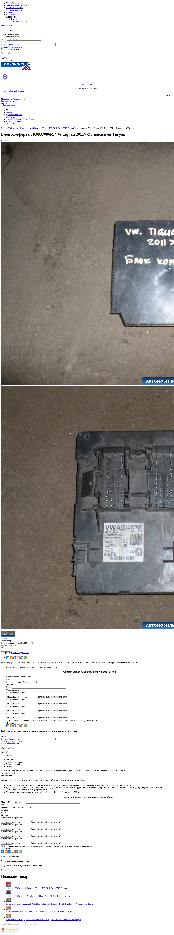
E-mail (3, 42)
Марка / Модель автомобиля (18, 677)
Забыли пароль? (14, 44)
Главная (9, 112)
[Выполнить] (45, 37)
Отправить (11, 723)
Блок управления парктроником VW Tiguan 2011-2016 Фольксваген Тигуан (39, 912)
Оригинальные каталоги (17, 5)
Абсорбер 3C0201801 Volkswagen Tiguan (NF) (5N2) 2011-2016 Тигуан (36, 888)
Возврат (9, 12)
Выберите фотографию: (16, 692)
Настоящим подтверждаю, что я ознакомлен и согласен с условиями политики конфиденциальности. (53, 720)
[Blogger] (18, 657)
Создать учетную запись (11, 47)
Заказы (9, 30)
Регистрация (12, 39)
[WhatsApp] (25, 657)
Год (7, 679)
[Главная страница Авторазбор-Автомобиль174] (17, 69)
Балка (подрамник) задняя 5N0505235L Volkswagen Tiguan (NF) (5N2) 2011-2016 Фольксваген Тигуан (50, 904)
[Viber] (21, 657)
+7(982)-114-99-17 (87, 84)
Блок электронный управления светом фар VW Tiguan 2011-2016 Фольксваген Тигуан (43, 920)
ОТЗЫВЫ (10, 124)
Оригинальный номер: (11, 643)
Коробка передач (13, 682)
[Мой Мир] (14, 657)
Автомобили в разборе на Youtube (21, 119)
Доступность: (7, 645)
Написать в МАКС (14, 8)
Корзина (4, 103)
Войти (4, 39)
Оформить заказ (8, 106)
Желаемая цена (12, 690)
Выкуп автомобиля (14, 121)
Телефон (10, 684)
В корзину (6, 653)
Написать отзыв (8, 140)
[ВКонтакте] (7, 657)
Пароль (4, 44)
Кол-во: (4, 648)
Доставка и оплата (14, 10)
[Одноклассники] (11, 657)
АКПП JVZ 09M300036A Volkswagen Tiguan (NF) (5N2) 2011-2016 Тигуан (38, 896)
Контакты (10, 14)
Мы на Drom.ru (12, 3)
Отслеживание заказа (10, 37)
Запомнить (8, 61)
